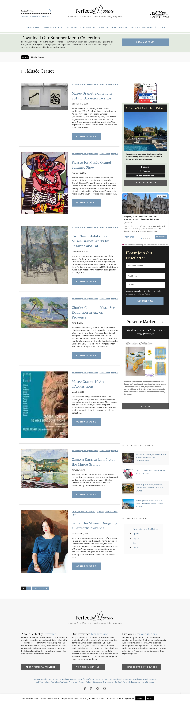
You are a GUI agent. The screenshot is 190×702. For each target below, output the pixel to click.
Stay (135, 543)
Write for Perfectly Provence (90, 679)
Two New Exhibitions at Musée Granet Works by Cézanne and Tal (90, 241)
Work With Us (35, 16)
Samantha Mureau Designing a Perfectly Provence (94, 525)
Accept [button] (140, 698)
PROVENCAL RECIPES (53, 27)
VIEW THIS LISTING (145, 185)
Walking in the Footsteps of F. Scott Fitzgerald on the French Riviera (149, 503)
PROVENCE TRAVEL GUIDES (142, 27)
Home (25, 57)
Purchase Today (145, 42)
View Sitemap (148, 682)
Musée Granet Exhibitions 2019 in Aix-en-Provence (92, 95)
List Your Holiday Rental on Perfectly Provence (56, 682)
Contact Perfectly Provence (127, 682)
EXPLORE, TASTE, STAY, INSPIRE (79, 27)
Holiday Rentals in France (144, 679)
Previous (120, 147)
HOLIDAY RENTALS (32, 27)
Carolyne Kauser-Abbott (83, 511)
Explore (100, 511)
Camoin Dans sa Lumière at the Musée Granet (93, 462)
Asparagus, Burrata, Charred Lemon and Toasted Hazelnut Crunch (149, 487)
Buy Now (145, 406)
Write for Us (46, 16)
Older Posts (40, 588)
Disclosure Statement (103, 682)
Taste (135, 547)
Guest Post (105, 84)
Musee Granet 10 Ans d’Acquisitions (88, 384)
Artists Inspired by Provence (85, 84)
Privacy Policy (144, 294)
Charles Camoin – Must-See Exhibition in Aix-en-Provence (93, 312)
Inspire (114, 84)
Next (170, 147)
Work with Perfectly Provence (118, 679)
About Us (24, 16)
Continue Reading (86, 136)
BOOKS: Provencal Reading (111, 27)
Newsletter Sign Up (42, 679)
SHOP (163, 27)
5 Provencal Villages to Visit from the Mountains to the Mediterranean (151, 457)
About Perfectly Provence (40, 667)
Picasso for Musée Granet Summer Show (91, 165)
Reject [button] (150, 698)
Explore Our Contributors (142, 667)
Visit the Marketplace (88, 667)
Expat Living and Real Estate (145, 529)
